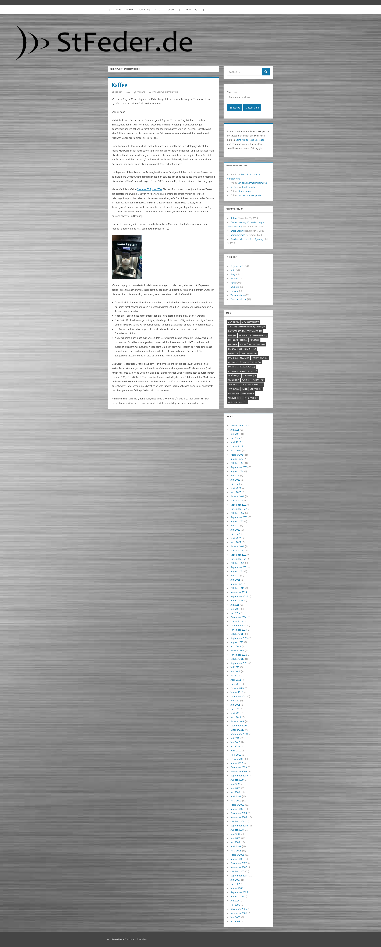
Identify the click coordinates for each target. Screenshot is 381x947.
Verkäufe (247, 393)
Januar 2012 (237, 692)
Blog (157, 9)
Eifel (232, 335)
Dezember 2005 (239, 908)
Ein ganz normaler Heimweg (252, 182)
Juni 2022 (235, 529)
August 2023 (237, 471)
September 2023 (239, 467)
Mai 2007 (235, 883)
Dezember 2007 (239, 863)
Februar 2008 (237, 854)
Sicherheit (249, 375)
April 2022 (236, 538)
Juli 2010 (235, 738)
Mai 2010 (235, 746)
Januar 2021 (237, 583)
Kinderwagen (249, 186)
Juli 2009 (235, 783)
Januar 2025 (237, 446)
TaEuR (246, 380)
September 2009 (239, 775)
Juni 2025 (235, 433)
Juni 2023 (235, 479)
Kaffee (119, 85)
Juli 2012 (235, 667)
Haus (118, 9)
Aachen (233, 322)
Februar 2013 (237, 650)
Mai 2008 (235, 842)
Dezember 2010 (239, 725)
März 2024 (236, 450)
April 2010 (236, 750)
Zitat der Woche (238, 299)
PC (258, 362)
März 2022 (236, 542)
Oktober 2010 (237, 729)
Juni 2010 (235, 742)
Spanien (233, 380)
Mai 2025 (235, 438)
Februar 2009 (237, 804)
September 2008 (239, 825)
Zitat (243, 402)
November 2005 (239, 913)
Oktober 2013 (237, 633)
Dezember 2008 (239, 813)
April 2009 (236, 796)
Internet (250, 349)
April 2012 (236, 679)
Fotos (233, 344)
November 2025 (239, 425)
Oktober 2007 (237, 871)
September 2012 (239, 663)
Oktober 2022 (237, 513)
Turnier (234, 389)
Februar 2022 (237, 546)
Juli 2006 (235, 900)
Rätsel (252, 371)
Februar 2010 (237, 758)
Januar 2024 (237, 458)
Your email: (233, 91)
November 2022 (239, 508)
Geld (261, 344)
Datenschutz (236, 331)
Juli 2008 (235, 833)
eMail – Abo (191, 9)
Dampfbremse (238, 234)
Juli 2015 (235, 604)
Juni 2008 (235, 838)
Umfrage (256, 389)
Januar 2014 (237, 621)
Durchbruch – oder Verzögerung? (247, 239)
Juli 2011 (235, 700)
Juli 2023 (235, 475)
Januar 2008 (237, 858)
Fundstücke (247, 344)
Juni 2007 (235, 879)
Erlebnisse (260, 335)
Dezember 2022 (238, 504)
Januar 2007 (237, 888)
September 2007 (239, 875)
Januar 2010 (237, 763)
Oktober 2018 (237, 588)
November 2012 (239, 654)
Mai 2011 (235, 708)
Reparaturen (236, 371)
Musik (244, 358)
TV (245, 389)
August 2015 (237, 600)
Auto (233, 270)
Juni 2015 (235, 608)
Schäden (234, 375)
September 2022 (239, 517)
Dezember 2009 (239, 767)
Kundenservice (249, 353)
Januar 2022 (237, 550)
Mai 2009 (235, 792)
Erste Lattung (238, 230)
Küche (233, 358)
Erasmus (245, 335)
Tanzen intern (238, 295)
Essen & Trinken (237, 340)
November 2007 (239, 867)
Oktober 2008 (238, 821)
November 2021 (239, 558)
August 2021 (237, 571)
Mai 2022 (235, 533)
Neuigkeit (234, 362)
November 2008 (239, 817)
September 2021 (239, 567)
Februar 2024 (237, 454)
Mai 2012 (235, 675)
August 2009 (237, 779)
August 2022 (237, 521)
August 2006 (237, 896)
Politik (233, 367)
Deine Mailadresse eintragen (249, 139)
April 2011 (236, 713)
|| (110, 9)
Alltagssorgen (250, 322)
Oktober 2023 (237, 463)
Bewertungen (247, 326)
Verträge (251, 398)
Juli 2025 (235, 429)
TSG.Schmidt (255, 384)
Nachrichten (260, 358)
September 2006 (239, 892)
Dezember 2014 (239, 617)
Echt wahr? (144, 9)
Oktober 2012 (237, 658)
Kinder (233, 353)
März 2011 (236, 717)
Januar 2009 (237, 808)
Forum (255, 340)
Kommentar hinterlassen (165, 92)
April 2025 (236, 442)
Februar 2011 (237, 721)
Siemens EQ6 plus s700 (149, 189)
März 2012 (236, 683)
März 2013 (236, 646)
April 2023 (236, 488)
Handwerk (235, 349)
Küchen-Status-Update (249, 195)
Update (233, 393)
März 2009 (236, 800)
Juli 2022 (235, 525)
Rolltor (234, 218)
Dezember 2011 (238, 696)
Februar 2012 (237, 688)
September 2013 (239, 638)
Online (248, 362)
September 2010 (239, 733)
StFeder (141, 92)
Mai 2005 (235, 921)
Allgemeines (237, 265)
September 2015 (239, 596)
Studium (170, 9)
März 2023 (236, 492)
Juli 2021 (235, 575)
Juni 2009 (235, 788)
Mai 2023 (235, 483)
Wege (232, 402)
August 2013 (237, 642)
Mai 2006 (235, 904)
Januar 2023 (237, 500)
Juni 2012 (235, 671)
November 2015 (239, 592)
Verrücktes (235, 398)
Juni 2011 (235, 704)
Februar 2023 (237, 496)
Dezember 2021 (238, 554)
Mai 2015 (235, 613)
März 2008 (236, 850)
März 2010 (236, 754)
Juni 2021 (235, 579)
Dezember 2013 (238, 625)
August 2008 (237, 829)
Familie (234, 278)
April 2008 (236, 846)
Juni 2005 (235, 917)
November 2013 (239, 629)
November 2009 (239, 771)
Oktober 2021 (237, 563)
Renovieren (247, 367)
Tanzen (129, 9)
